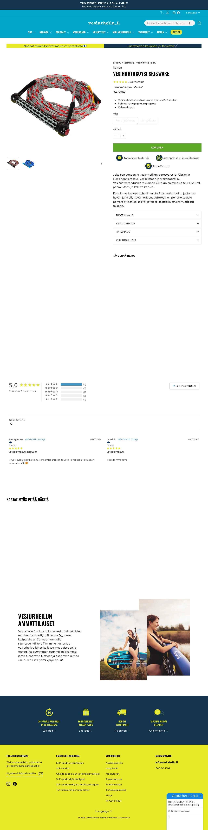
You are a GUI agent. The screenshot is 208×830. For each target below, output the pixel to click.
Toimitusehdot (114, 784)
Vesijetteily (99, 32)
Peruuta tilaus (113, 800)
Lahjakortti (112, 768)
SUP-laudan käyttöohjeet (70, 779)
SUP (30, 32)
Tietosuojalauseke (116, 789)
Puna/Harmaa (125, 120)
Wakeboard (79, 32)
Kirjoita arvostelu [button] (186, 385)
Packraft (61, 32)
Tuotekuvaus (124, 215)
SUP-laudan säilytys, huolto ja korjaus (77, 784)
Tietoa (160, 32)
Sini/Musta (148, 120)
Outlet (176, 32)
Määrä (117, 129)
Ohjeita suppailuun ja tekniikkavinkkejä (78, 773)
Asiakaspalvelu (114, 762)
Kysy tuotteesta (126, 240)
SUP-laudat (62, 768)
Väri (116, 114)
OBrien (117, 67)
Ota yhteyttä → (158, 730)
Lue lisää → (49, 730)
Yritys (109, 795)
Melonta (44, 32)
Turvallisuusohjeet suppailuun (73, 789)
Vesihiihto (129, 62)
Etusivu (117, 62)
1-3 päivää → (122, 730)
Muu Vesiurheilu (122, 32)
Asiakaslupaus (114, 779)
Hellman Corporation (119, 817)
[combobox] (166, 23)
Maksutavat (123, 231)
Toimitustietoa (125, 223)
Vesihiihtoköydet (145, 62)
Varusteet (144, 32)
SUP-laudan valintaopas (70, 762)
